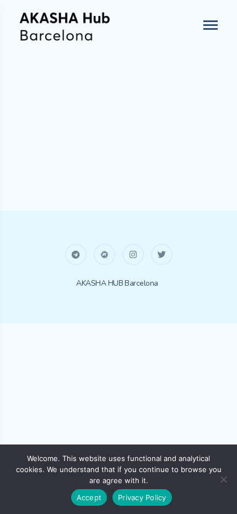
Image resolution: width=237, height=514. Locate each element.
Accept (89, 497)
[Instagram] (133, 254)
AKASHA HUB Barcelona (117, 283)
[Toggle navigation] (211, 25)
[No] (223, 479)
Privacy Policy (142, 497)
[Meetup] (104, 254)
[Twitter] (162, 254)
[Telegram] (76, 254)
